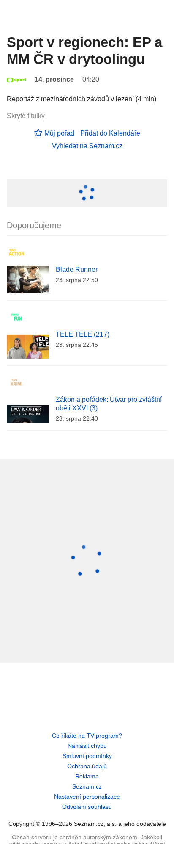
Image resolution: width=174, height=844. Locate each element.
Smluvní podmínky (87, 756)
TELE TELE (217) (82, 334)
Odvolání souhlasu (87, 806)
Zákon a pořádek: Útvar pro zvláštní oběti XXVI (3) (109, 404)
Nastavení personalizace (87, 796)
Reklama (87, 776)
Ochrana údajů (87, 766)
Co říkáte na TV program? (87, 735)
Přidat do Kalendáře (110, 133)
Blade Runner (77, 269)
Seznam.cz (87, 786)
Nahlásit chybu (87, 745)
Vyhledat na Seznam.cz (87, 145)
